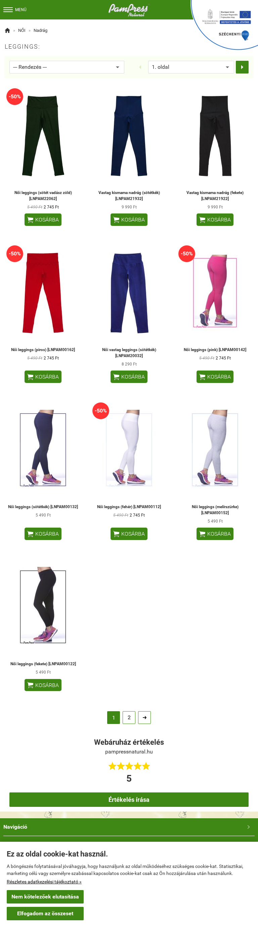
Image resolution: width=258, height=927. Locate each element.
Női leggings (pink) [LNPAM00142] (215, 349)
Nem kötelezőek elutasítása (45, 896)
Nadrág (40, 30)
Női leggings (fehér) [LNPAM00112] (129, 506)
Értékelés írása (129, 799)
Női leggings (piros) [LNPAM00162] (43, 349)
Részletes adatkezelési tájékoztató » (44, 881)
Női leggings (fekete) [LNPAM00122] (43, 664)
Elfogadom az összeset (45, 913)
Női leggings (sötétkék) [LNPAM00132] (43, 506)
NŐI (22, 30)
